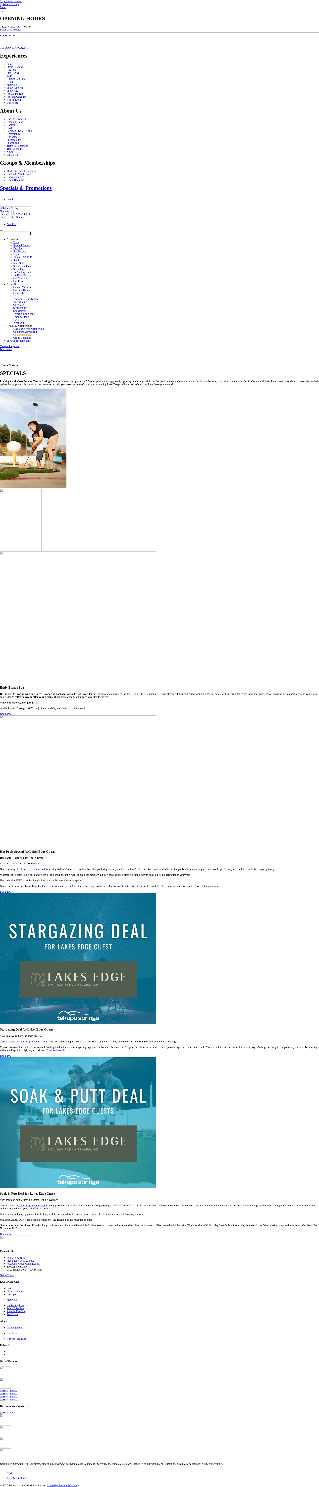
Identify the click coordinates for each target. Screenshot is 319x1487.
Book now (5, 713)
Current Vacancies (16, 119)
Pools (9, 63)
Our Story (12, 136)
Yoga (9, 75)
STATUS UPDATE (10, 29)
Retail (10, 81)
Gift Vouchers (14, 99)
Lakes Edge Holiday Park (32, 869)
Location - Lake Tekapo (19, 130)
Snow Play (12, 90)
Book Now (6, 349)
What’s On (12, 154)
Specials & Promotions (26, 188)
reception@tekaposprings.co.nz (23, 1263)
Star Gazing (13, 72)
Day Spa (11, 69)
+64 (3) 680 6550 (16, 1257)
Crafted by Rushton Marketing (63, 1485)
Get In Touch (7, 1275)
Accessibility (13, 133)
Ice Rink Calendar (16, 96)
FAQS (10, 127)
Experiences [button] (13, 239)
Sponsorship (13, 142)
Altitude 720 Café (16, 78)
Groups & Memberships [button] (19, 325)
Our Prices (12, 102)
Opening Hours (15, 122)
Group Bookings (15, 180)
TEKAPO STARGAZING (14, 47)
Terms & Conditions (17, 145)
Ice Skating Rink (15, 93)
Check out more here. (57, 1050)
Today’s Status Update (12, 217)
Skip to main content (11, 1)
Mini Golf (12, 84)
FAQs (9, 1473)
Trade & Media (15, 148)
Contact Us (12, 124)
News (10, 151)
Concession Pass (15, 177)
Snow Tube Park (15, 87)
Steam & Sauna (15, 66)
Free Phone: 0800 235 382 (21, 1260)
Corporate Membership (19, 174)
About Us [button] (12, 284)
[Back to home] (9, 4)
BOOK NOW (7, 35)
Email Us (11, 199)
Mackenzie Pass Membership (22, 171)
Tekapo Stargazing (10, 346)
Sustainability (14, 139)
